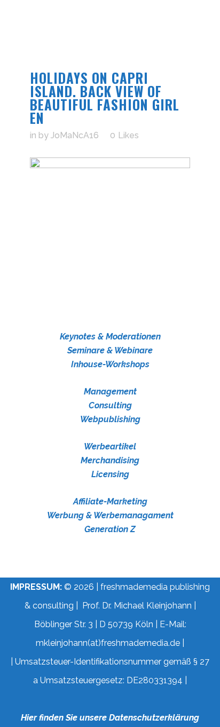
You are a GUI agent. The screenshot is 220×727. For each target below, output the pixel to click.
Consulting (110, 405)
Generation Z (110, 529)
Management (110, 391)
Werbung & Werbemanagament (110, 515)
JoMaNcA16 (75, 135)
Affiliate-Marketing (110, 501)
